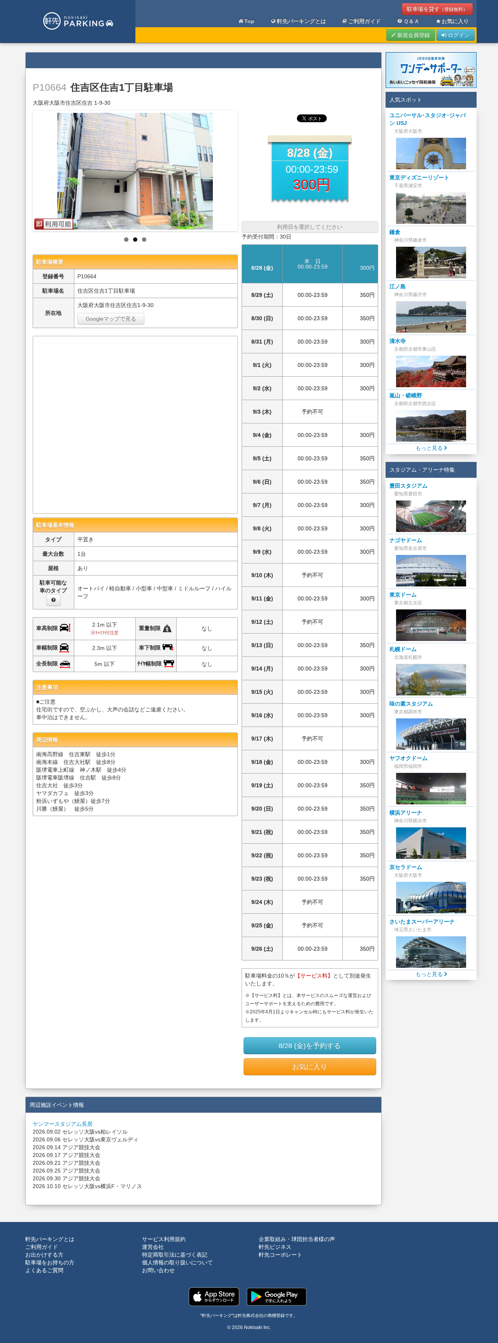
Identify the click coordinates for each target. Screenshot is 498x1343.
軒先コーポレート (280, 1255)
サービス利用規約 (164, 1239)
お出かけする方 (44, 1255)
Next (244, 169)
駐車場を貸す (437, 9)
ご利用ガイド (364, 21)
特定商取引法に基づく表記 (174, 1255)
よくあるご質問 (44, 1270)
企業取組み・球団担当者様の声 (297, 1239)
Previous (26, 169)
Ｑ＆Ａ (411, 21)
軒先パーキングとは (301, 21)
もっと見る (430, 448)
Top (249, 21)
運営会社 (153, 1247)
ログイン (458, 35)
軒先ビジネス (275, 1247)
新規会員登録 (413, 35)
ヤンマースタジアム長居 (63, 1124)
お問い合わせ (158, 1270)
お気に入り (455, 21)
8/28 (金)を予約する (310, 1046)
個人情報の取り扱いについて (177, 1262)
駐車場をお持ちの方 (49, 1262)
